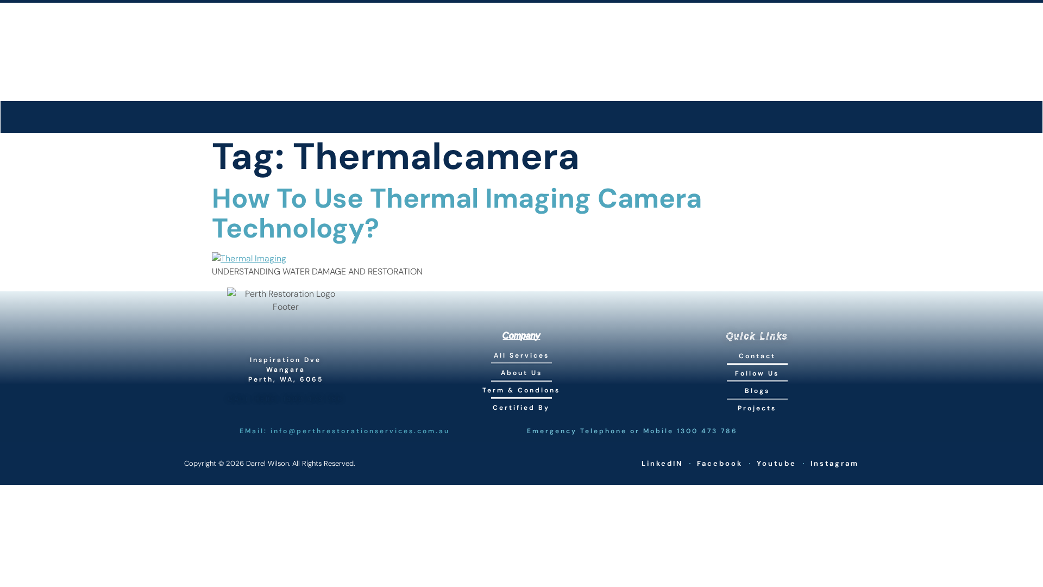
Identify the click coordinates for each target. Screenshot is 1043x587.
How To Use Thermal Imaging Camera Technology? (457, 213)
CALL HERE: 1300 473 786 (286, 399)
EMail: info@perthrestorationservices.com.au (345, 431)
